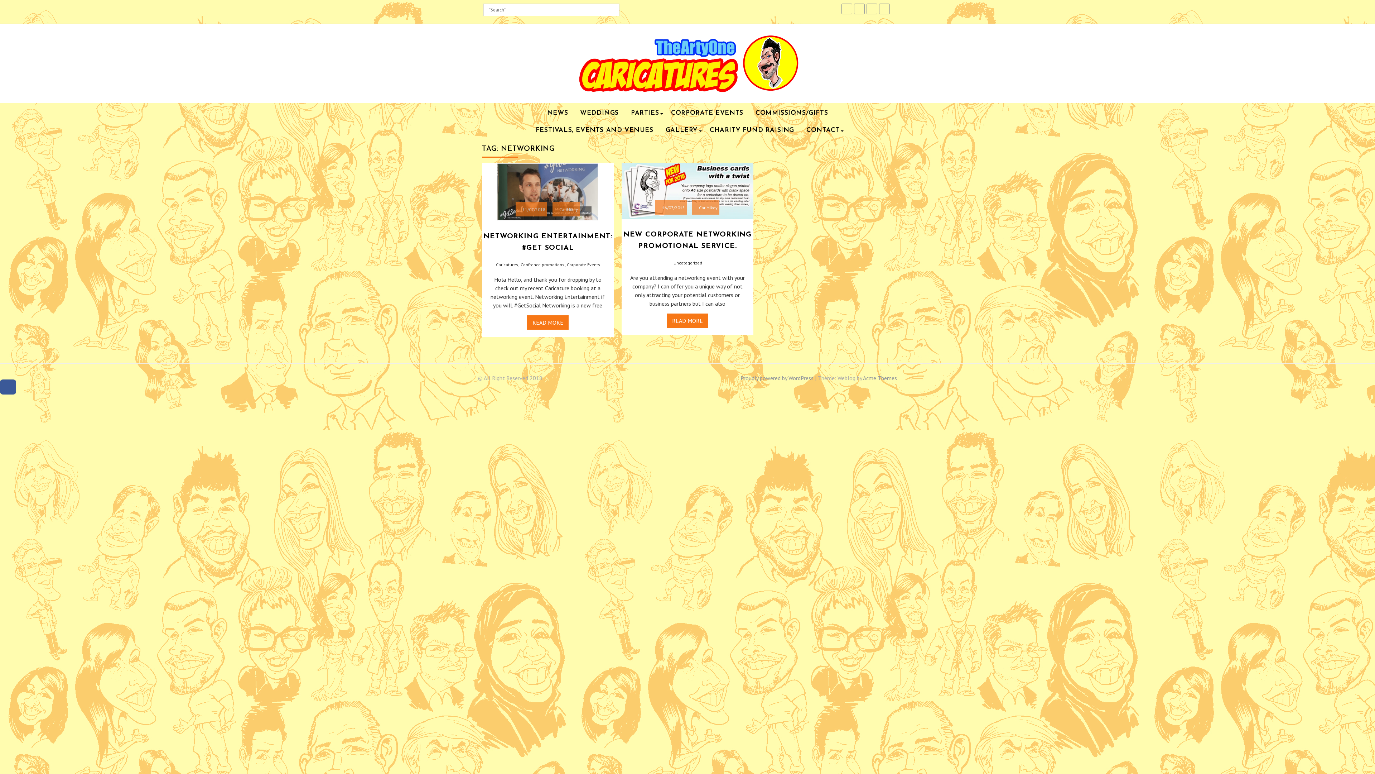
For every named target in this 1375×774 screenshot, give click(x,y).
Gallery (682, 130)
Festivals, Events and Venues (594, 130)
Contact (822, 130)
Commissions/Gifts (792, 113)
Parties (645, 113)
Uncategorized (688, 263)
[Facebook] (8, 387)
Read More (547, 322)
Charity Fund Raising (752, 130)
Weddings (599, 113)
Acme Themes (880, 378)
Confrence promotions (542, 264)
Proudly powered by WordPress (777, 378)
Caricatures (507, 264)
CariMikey (568, 209)
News (557, 113)
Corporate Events (707, 113)
